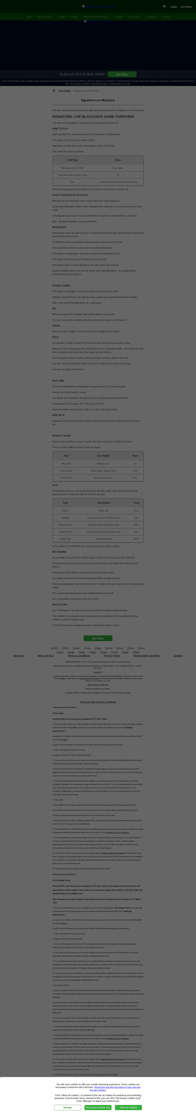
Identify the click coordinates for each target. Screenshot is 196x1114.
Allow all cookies (128, 1107)
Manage (67, 1107)
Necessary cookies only (98, 1107)
